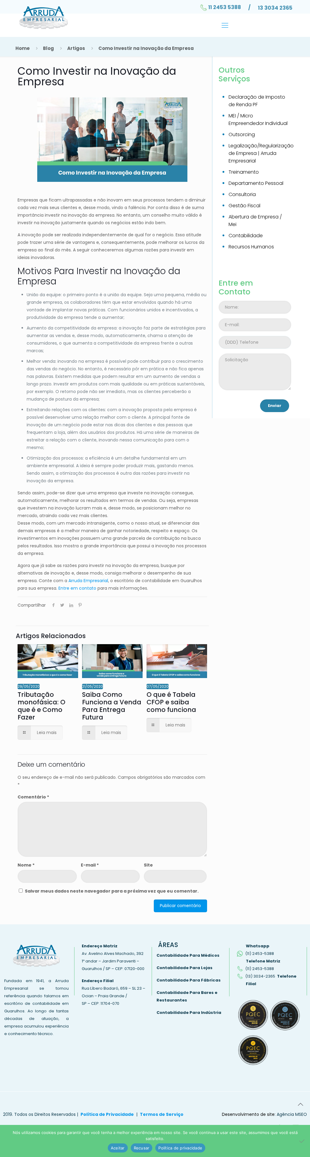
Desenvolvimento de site (248, 1114)
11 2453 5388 (224, 7)
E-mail (90, 865)
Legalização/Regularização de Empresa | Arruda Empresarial (260, 153)
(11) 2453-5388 (259, 953)
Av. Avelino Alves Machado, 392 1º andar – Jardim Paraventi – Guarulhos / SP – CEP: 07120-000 (113, 961)
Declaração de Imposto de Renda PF (257, 100)
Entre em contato (77, 588)
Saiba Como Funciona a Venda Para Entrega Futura (111, 706)
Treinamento (244, 172)
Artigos (76, 48)
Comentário (33, 797)
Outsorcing (242, 134)
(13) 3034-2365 (260, 976)
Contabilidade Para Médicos (188, 955)
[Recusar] (302, 1141)
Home (22, 48)
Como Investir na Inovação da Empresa (146, 48)
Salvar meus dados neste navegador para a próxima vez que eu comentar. (112, 891)
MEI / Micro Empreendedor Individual (258, 119)
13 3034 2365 (275, 7)
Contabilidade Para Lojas (185, 968)
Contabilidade (246, 235)
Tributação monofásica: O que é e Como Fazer (41, 706)
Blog (48, 48)
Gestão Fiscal (244, 205)
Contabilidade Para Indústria (189, 1012)
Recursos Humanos (251, 246)
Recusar (142, 1148)
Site (148, 865)
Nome (26, 865)
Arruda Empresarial (88, 581)
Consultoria (242, 194)
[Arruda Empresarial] (43, 19)
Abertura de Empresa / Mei (255, 220)
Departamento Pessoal (256, 183)
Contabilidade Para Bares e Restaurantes (187, 996)
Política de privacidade (180, 1148)
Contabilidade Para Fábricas (189, 980)
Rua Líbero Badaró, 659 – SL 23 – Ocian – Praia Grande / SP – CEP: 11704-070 (113, 995)
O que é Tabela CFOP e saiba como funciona (171, 702)
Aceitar (118, 1148)
